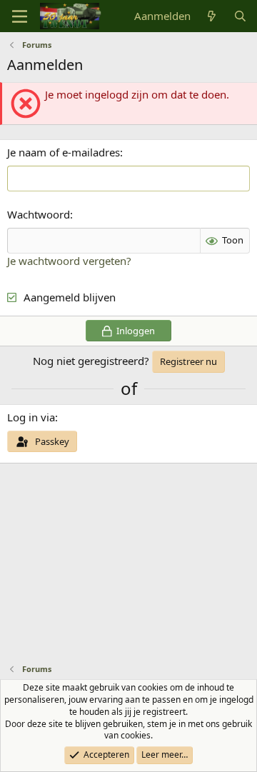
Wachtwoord (38, 214)
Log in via (31, 417)
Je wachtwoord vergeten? (69, 261)
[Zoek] (240, 16)
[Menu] (19, 16)
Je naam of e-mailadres (63, 152)
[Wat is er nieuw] (212, 16)
